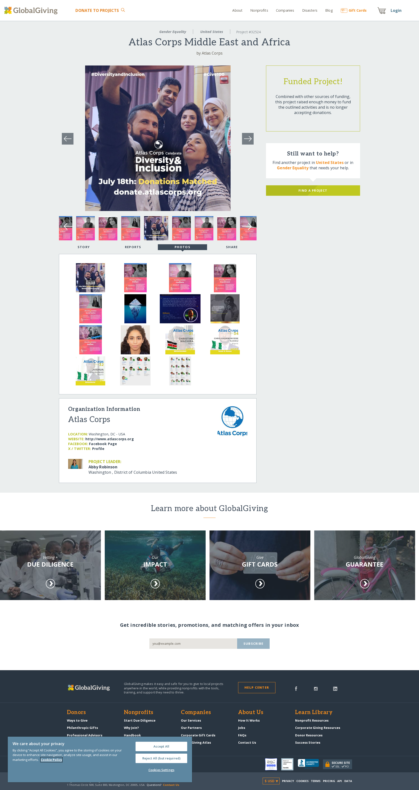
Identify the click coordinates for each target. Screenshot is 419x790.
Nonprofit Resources (312, 720)
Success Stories (307, 742)
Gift (358, 10)
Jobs (241, 727)
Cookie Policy (51, 759)
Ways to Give (77, 720)
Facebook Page (103, 443)
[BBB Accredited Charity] (310, 764)
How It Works (249, 720)
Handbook (132, 735)
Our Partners (191, 727)
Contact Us (247, 742)
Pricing (329, 781)
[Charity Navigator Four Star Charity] (273, 764)
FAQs (242, 735)
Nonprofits (259, 10)
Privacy (288, 781)
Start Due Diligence (139, 720)
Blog (329, 10)
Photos (182, 247)
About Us (251, 712)
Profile (98, 448)
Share (232, 247)
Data (348, 781)
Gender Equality (172, 31)
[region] (100, 759)
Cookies (302, 781)
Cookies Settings (161, 770)
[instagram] (316, 688)
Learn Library (313, 712)
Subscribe (253, 643)
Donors (76, 712)
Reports (133, 247)
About (237, 10)
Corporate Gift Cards (198, 735)
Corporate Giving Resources (317, 727)
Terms (316, 781)
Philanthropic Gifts (82, 727)
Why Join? (131, 727)
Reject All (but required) (161, 758)
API (339, 781)
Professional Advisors (84, 735)
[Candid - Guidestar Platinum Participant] (289, 764)
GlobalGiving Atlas (196, 742)
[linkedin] (335, 688)
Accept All (161, 746)
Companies (285, 10)
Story (84, 247)
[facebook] (296, 688)
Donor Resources (308, 735)
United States (211, 31)
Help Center (256, 687)
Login (396, 10)
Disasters (309, 10)
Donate (97, 10)
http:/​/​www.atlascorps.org (109, 439)
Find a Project (312, 190)
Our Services (191, 720)
